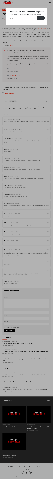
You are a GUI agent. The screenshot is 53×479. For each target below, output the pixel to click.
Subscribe (40, 18)
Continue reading (26, 22)
